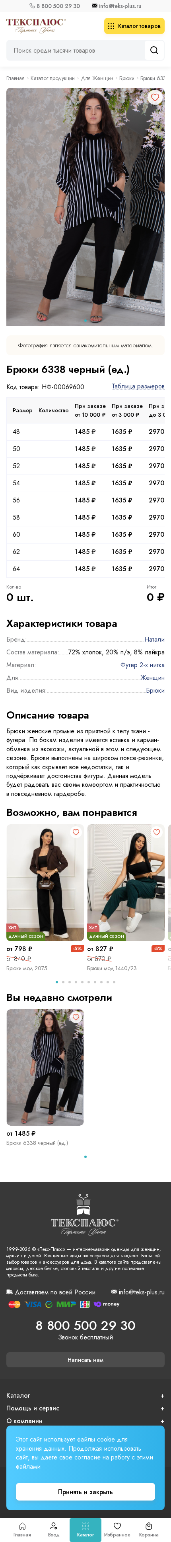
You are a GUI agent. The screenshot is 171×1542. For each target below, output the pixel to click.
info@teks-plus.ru (120, 6)
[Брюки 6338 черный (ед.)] (45, 1067)
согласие (87, 1457)
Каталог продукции (53, 78)
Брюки (126, 78)
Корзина (149, 1534)
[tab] (85, 320)
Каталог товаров (139, 26)
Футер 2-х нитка (142, 665)
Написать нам (85, 1360)
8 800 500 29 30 (58, 6)
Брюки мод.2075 (26, 968)
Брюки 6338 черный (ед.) (37, 1143)
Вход (54, 1534)
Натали (154, 639)
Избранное (117, 1534)
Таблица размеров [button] (138, 386)
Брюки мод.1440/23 (112, 968)
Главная (22, 1534)
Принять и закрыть (85, 1492)
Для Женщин (97, 78)
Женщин (152, 677)
